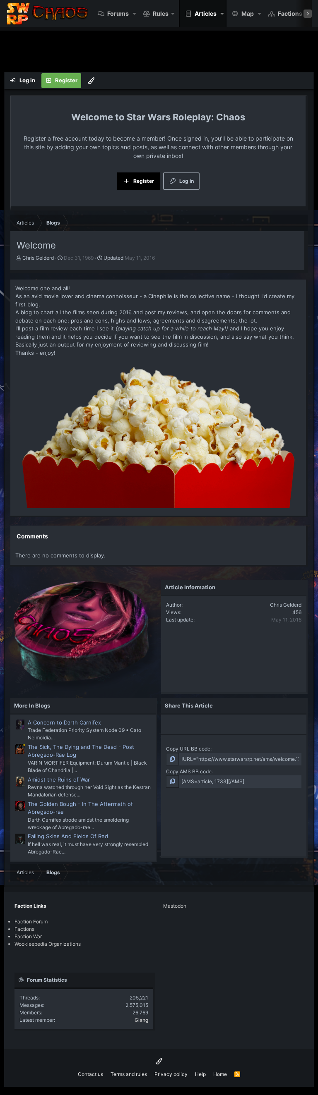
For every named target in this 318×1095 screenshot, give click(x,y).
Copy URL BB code (188, 749)
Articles (206, 13)
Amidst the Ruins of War (59, 779)
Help (200, 1074)
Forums (118, 13)
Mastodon (174, 906)
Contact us (90, 1074)
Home (220, 1074)
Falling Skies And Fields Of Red (68, 836)
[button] (134, 13)
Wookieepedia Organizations (47, 944)
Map (247, 13)
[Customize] (91, 80)
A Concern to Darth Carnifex (64, 722)
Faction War (28, 936)
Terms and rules (129, 1074)
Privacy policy (171, 1074)
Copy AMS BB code (189, 771)
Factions (290, 13)
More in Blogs (32, 705)
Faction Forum (31, 921)
